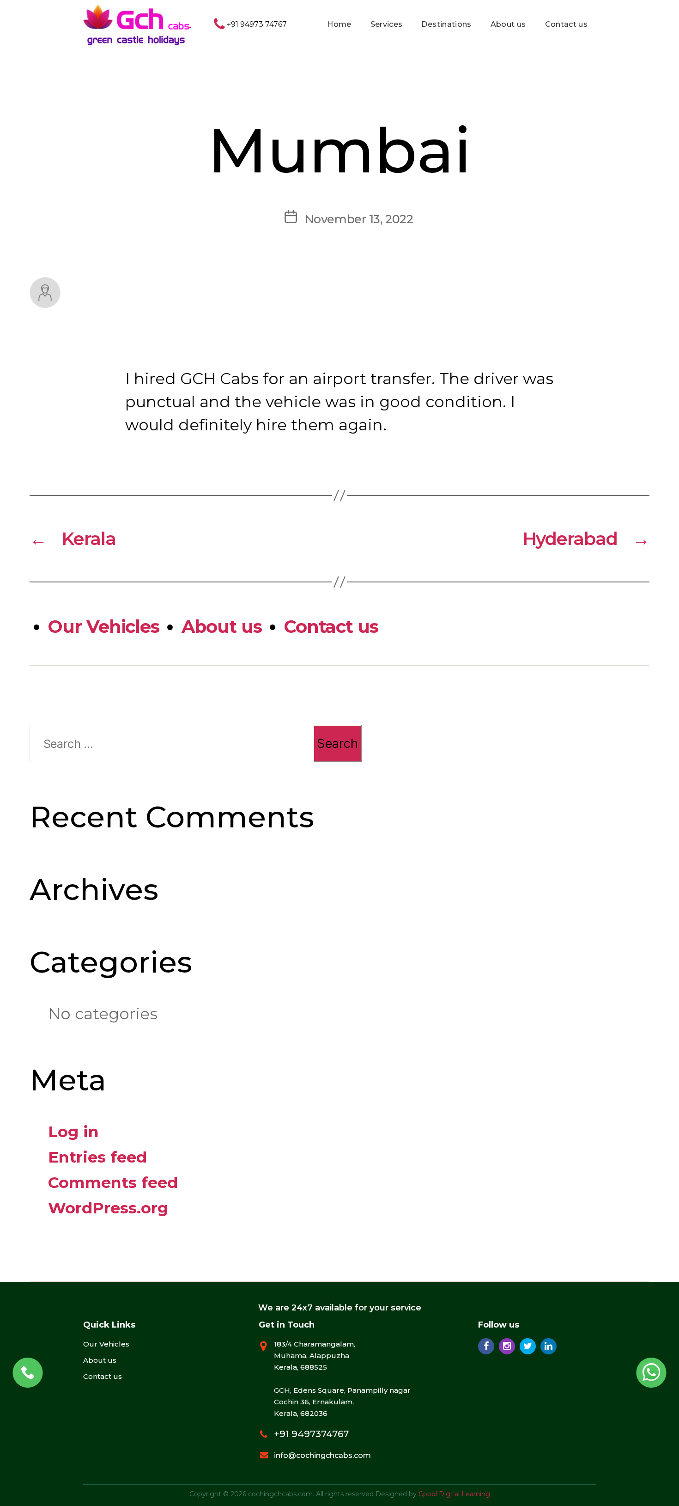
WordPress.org (108, 1207)
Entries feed (97, 1156)
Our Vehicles (103, 626)
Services (386, 24)
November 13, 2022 (358, 219)
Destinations (446, 24)
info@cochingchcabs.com (322, 1455)
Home (339, 24)
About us (508, 24)
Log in (73, 1131)
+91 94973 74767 (256, 24)
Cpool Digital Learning (454, 1494)
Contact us (566, 24)
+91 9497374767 (311, 1433)
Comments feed (113, 1182)
